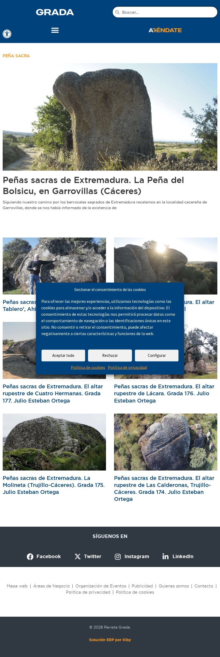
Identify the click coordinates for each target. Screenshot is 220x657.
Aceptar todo (63, 355)
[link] (7, 34)
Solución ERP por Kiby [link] (110, 639)
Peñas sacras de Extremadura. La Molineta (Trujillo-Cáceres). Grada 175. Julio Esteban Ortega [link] (54, 485)
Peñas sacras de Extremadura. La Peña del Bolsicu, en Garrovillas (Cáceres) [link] (93, 185)
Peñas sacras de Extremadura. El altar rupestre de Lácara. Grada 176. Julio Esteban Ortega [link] (164, 393)
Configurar (157, 355)
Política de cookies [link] (88, 367)
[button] (55, 30)
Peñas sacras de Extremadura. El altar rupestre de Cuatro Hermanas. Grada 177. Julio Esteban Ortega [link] (53, 393)
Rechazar (110, 355)
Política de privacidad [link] (127, 367)
